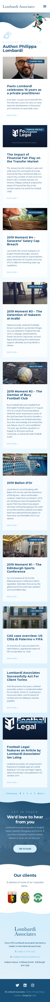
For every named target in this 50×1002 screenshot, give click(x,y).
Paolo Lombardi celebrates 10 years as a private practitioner (24, 89)
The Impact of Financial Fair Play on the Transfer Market (23, 158)
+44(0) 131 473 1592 (26, 951)
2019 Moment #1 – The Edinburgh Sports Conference (24, 568)
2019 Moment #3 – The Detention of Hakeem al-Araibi (24, 315)
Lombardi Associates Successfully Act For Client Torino (23, 676)
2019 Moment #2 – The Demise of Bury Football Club (24, 395)
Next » (41, 793)
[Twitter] (17, 985)
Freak (33, 995)
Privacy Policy (38, 992)
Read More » (12, 115)
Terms (28, 992)
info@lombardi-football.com (26, 957)
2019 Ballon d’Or (19, 483)
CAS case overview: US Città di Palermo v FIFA (25, 637)
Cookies (17, 995)
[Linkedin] (25, 985)
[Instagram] (32, 985)
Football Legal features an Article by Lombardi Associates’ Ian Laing (24, 752)
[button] (44, 6)
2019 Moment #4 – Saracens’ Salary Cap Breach (23, 241)
